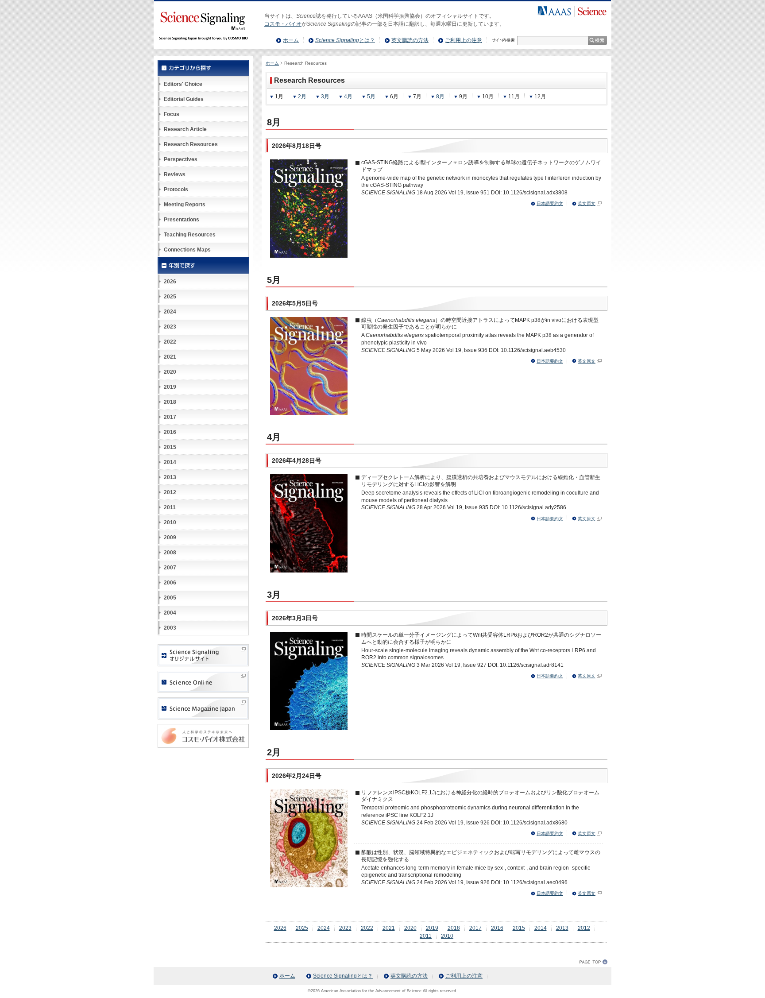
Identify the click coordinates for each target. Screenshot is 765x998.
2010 (447, 936)
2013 (562, 928)
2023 (345, 928)
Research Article (185, 129)
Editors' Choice (183, 84)
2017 (475, 928)
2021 (388, 928)
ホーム (291, 40)
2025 (302, 928)
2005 (170, 598)
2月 (302, 96)
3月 (325, 96)
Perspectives (180, 159)
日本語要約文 (550, 203)
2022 (367, 928)
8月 (440, 96)
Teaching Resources (190, 235)
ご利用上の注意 (463, 40)
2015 (519, 928)
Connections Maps (187, 250)
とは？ (345, 40)
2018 (454, 928)
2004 (170, 613)
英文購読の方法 (410, 40)
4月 (348, 96)
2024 (323, 928)
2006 (170, 583)
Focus (171, 114)
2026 (280, 928)
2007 (170, 568)
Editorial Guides (184, 99)
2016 (497, 928)
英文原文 (586, 203)
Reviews (174, 174)
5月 (371, 96)
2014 (540, 928)
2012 (584, 928)
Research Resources (191, 144)
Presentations (181, 220)
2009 (170, 537)
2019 (432, 928)
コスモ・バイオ (282, 24)
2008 (170, 552)
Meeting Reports (184, 204)
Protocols (176, 189)
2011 (426, 936)
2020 (410, 928)
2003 (170, 628)
